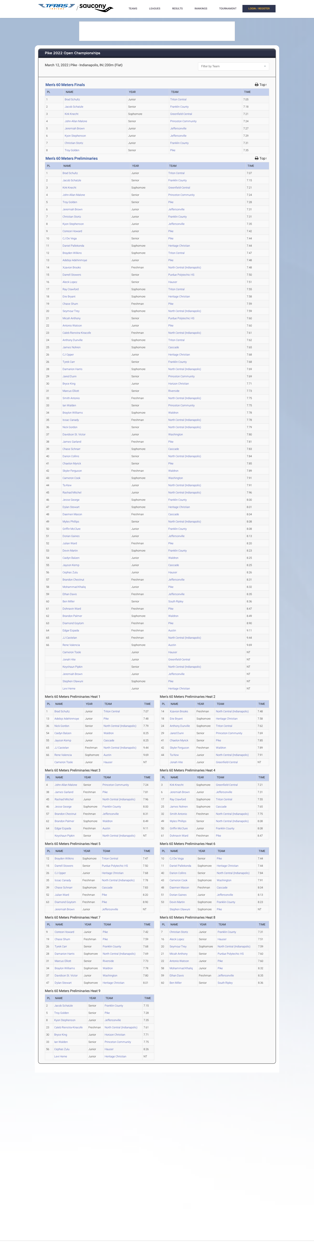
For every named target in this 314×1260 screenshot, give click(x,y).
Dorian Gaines (71, 536)
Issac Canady (71, 419)
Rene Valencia (71, 645)
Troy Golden (72, 150)
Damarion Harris (72, 369)
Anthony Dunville (73, 340)
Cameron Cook (71, 478)
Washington (175, 434)
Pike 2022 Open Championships (72, 53)
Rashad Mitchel (72, 492)
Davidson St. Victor (74, 434)
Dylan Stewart (71, 507)
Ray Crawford (71, 289)
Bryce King (69, 383)
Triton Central (178, 99)
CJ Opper (68, 354)
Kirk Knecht (71, 114)
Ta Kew (67, 485)
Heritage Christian (179, 245)
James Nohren (72, 347)
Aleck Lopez (70, 282)
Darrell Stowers (72, 274)
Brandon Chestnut (73, 579)
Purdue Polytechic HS (181, 274)
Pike (172, 150)
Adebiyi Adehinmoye (75, 260)
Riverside (173, 390)
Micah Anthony (72, 318)
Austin (172, 630)
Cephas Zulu (70, 572)
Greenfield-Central (181, 114)
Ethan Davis (70, 594)
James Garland (72, 441)
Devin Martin (70, 550)
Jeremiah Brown (75, 128)
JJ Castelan (70, 637)
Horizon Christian (178, 383)
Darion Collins (71, 456)
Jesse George (71, 499)
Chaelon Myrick (72, 463)
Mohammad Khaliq (74, 586)
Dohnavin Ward (72, 608)
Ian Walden (69, 405)
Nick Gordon (70, 427)
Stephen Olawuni (73, 681)
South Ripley (175, 601)
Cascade (173, 347)
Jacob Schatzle (74, 106)
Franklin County (179, 106)
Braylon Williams (73, 412)
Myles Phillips (71, 521)
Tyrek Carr (69, 361)
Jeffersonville (178, 128)
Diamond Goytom (73, 623)
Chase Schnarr (71, 449)
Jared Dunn (69, 376)
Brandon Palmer (72, 616)
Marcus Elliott (71, 390)
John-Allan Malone (76, 121)
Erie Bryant (69, 296)
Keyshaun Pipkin (72, 666)
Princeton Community (183, 121)
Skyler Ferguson (72, 470)
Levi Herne (69, 688)
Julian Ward (70, 543)
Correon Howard (72, 231)
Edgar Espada (71, 630)
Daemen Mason (72, 514)
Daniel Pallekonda (73, 245)
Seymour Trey (71, 311)
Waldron (173, 412)
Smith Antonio (71, 398)
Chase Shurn (70, 303)
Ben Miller (69, 601)
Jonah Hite (69, 659)
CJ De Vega (70, 238)
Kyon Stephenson (75, 135)
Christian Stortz (74, 143)
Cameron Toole (72, 652)
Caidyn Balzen (71, 557)
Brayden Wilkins (72, 253)
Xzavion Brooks (72, 267)
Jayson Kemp (71, 565)
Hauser (172, 282)
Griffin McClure (72, 528)
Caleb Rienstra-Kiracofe (77, 332)
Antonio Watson (72, 325)
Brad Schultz (72, 99)
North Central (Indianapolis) (184, 267)
